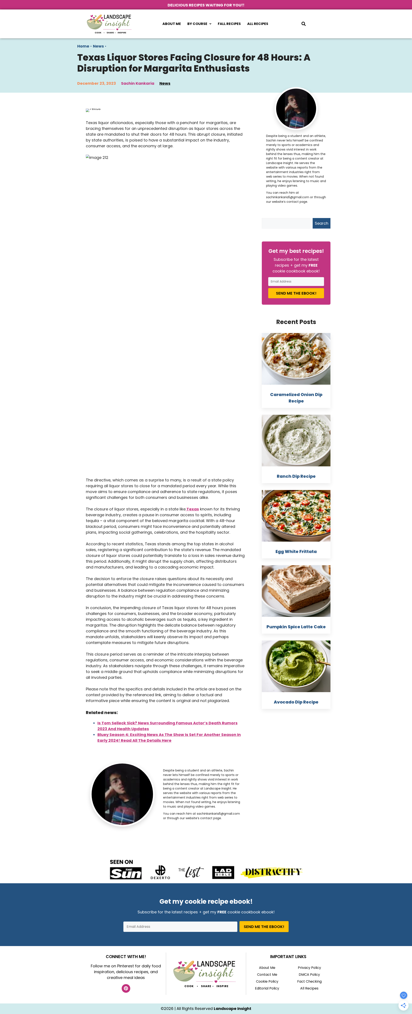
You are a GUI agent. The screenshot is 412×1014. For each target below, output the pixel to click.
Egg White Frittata (296, 551)
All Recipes (257, 23)
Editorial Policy (267, 988)
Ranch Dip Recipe (296, 476)
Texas (192, 509)
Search (321, 223)
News (98, 46)
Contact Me (267, 974)
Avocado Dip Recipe (296, 702)
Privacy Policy (309, 967)
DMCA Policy (309, 974)
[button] (199, 24)
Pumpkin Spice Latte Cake (296, 627)
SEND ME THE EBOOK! (296, 293)
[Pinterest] (126, 988)
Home (83, 46)
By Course (197, 23)
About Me (171, 23)
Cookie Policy (267, 981)
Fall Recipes (229, 23)
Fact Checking (309, 981)
